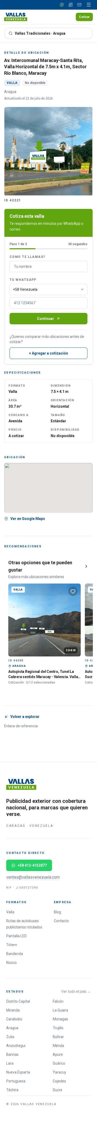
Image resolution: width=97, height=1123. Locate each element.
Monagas (60, 1019)
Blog (57, 912)
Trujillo (58, 1028)
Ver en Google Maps (27, 519)
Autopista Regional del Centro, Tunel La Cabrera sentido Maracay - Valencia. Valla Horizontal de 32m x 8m (43, 676)
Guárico (59, 1063)
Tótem (11, 945)
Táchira (12, 1090)
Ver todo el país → (76, 991)
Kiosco (11, 962)
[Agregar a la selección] (73, 591)
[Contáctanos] (79, 5)
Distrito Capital (18, 1001)
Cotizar (84, 17)
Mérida (58, 1046)
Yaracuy (59, 1072)
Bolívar (58, 1037)
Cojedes (59, 1081)
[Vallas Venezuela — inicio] (15, 17)
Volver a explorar (25, 717)
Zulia (10, 1037)
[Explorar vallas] (62, 5)
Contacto (61, 921)
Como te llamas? (27, 257)
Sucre (57, 1090)
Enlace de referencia (21, 726)
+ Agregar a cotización (48, 353)
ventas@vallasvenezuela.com (33, 877)
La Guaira (60, 1010)
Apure (58, 1054)
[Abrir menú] (89, 5)
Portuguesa (15, 1081)
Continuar (45, 319)
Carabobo (14, 1019)
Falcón (58, 1001)
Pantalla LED (16, 936)
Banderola (14, 954)
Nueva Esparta (18, 1072)
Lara (9, 1063)
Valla (10, 912)
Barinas (12, 1054)
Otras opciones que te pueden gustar (40, 566)
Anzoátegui (15, 1046)
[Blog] (70, 5)
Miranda (13, 1010)
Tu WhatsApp (23, 280)
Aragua (12, 1028)
